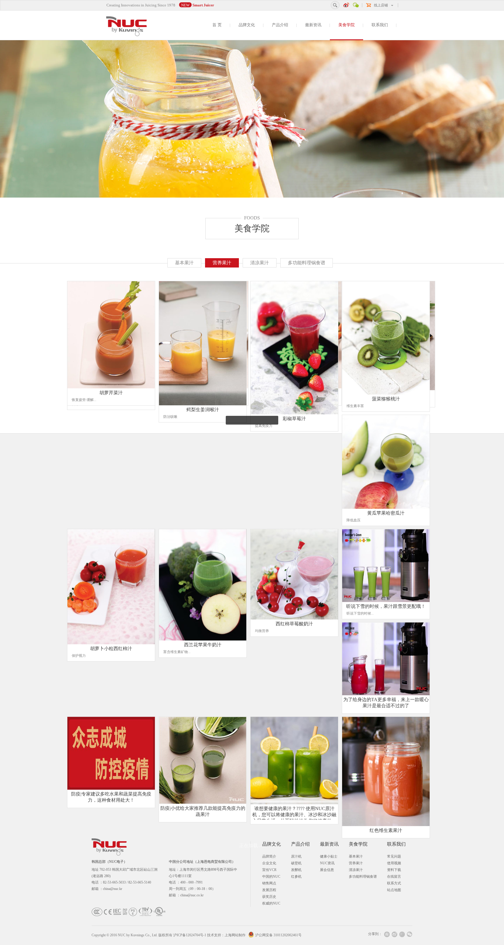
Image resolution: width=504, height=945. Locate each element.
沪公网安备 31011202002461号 (278, 935)
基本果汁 (184, 262)
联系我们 (380, 25)
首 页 (217, 25)
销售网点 (269, 883)
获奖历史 (269, 897)
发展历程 (269, 890)
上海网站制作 (235, 935)
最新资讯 (313, 25)
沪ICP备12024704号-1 (189, 935)
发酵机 (296, 870)
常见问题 (394, 856)
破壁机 (296, 863)
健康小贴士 (328, 856)
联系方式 (394, 883)
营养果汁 (222, 262)
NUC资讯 (327, 863)
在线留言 (394, 876)
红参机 (296, 876)
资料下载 (394, 870)
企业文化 (269, 863)
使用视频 (394, 863)
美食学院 (346, 25)
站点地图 (394, 890)
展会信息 (327, 870)
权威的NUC (271, 903)
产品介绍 (280, 25)
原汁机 (296, 856)
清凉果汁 (259, 262)
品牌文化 (247, 25)
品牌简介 (269, 856)
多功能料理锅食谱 (306, 262)
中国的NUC (271, 876)
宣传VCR (269, 870)
